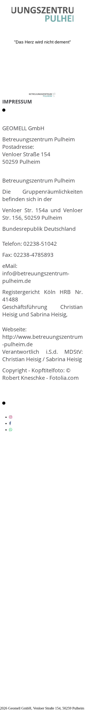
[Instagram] (10, 417)
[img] (43, 13)
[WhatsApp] (10, 430)
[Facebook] (10, 423)
